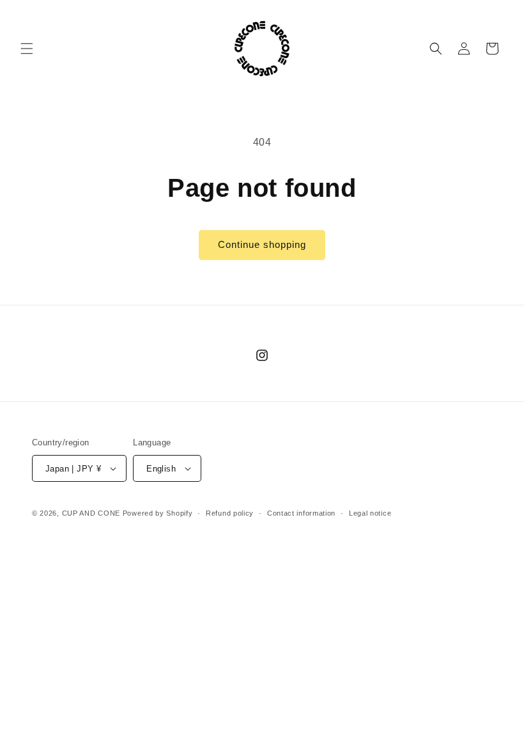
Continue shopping (262, 244)
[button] (27, 49)
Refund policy (230, 513)
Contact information (301, 513)
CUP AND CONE (91, 513)
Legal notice (370, 513)
